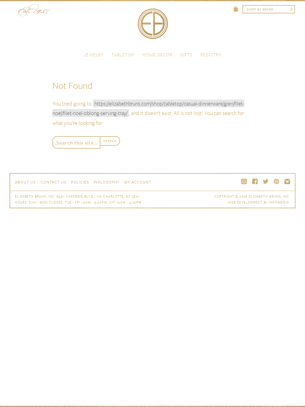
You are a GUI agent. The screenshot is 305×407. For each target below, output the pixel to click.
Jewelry (94, 54)
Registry (210, 54)
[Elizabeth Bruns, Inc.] (152, 26)
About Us (25, 182)
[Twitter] (265, 181)
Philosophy (106, 182)
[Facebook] (255, 181)
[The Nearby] (244, 181)
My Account (137, 182)
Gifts (186, 54)
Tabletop (122, 54)
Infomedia (279, 202)
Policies (80, 182)
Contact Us (53, 182)
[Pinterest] (276, 181)
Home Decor (157, 54)
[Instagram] (287, 181)
